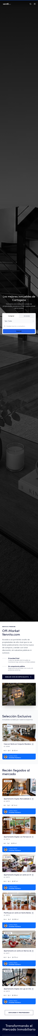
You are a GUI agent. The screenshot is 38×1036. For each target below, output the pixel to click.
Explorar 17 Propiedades (19, 1013)
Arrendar (27, 316)
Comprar (11, 316)
